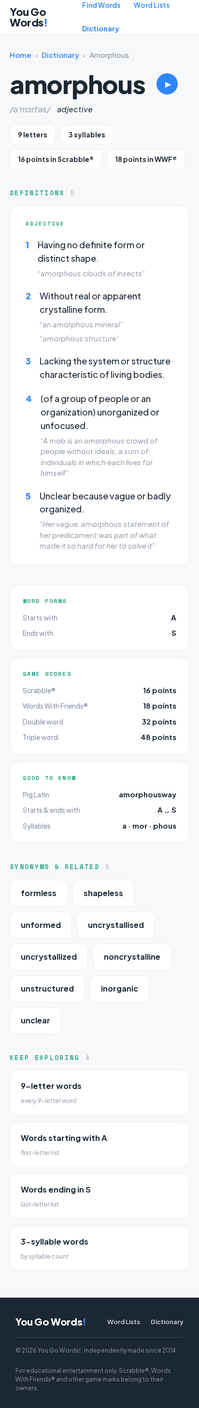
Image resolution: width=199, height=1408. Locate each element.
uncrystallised (116, 925)
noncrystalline (132, 957)
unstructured (47, 988)
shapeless (103, 893)
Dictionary (100, 28)
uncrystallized (49, 957)
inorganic (119, 988)
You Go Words (28, 16)
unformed (41, 925)
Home (20, 54)
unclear (35, 1020)
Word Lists (152, 4)
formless (39, 893)
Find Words (101, 4)
